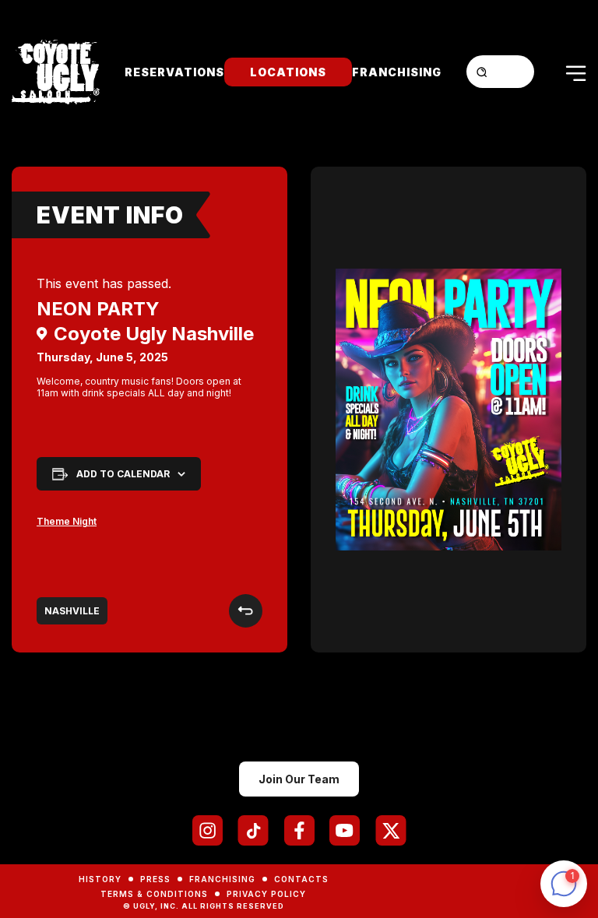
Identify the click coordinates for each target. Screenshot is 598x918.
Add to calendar (123, 474)
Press (155, 879)
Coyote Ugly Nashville (154, 333)
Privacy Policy (266, 894)
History (100, 879)
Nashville (72, 611)
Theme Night (67, 521)
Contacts (301, 879)
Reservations (174, 72)
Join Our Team (299, 779)
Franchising (396, 72)
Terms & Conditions (154, 894)
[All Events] (245, 611)
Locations (288, 72)
